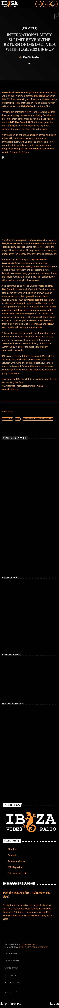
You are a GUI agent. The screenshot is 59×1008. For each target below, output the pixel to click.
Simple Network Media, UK (33, 947)
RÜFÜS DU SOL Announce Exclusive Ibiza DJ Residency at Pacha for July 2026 (28, 547)
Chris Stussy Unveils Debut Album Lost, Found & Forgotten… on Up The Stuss (34, 601)
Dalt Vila (7, 419)
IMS (17, 419)
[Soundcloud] (11, 992)
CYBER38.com (28, 944)
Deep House (10, 681)
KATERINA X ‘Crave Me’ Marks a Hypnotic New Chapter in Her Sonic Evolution (32, 627)
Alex (11, 411)
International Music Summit (38, 419)
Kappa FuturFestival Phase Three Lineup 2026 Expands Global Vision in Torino (34, 640)
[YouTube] (6, 992)
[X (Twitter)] (8, 992)
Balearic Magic (20, 724)
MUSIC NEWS (10, 483)
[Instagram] (13, 992)
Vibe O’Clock (20, 750)
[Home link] (9, 4)
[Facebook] (16, 992)
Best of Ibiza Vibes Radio (18, 686)
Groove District (21, 764)
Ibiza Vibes (29, 28)
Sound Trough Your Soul (25, 737)
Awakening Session (22, 711)
